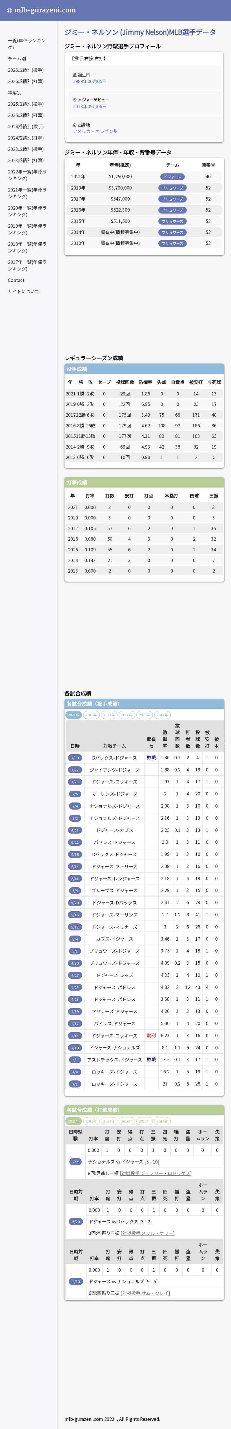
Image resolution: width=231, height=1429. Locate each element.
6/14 (75, 866)
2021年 (73, 714)
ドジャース (172, 176)
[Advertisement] (144, 301)
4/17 (75, 1023)
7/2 (75, 818)
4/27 (75, 975)
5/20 (75, 902)
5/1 (75, 951)
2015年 (144, 714)
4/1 (75, 1084)
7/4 (75, 806)
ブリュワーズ (172, 188)
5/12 (75, 927)
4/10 (75, 1047)
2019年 (91, 714)
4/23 (75, 999)
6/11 (75, 878)
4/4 (75, 1072)
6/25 (75, 830)
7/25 (75, 781)
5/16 (75, 914)
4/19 (75, 1011)
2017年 (109, 714)
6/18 (75, 854)
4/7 (75, 1059)
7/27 (75, 770)
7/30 (75, 757)
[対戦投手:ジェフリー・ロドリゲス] (156, 1173)
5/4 (75, 939)
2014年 (162, 714)
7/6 (75, 794)
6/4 (75, 890)
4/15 (75, 1035)
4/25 (75, 987)
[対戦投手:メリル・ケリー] (148, 1233)
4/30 (75, 963)
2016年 (127, 714)
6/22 (75, 842)
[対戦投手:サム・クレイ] (145, 1292)
